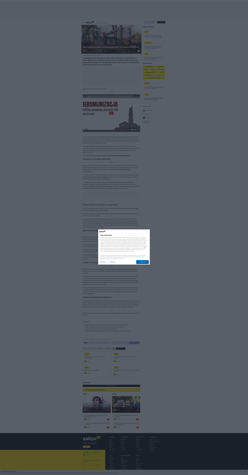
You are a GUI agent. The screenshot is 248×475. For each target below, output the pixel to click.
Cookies (108, 258)
